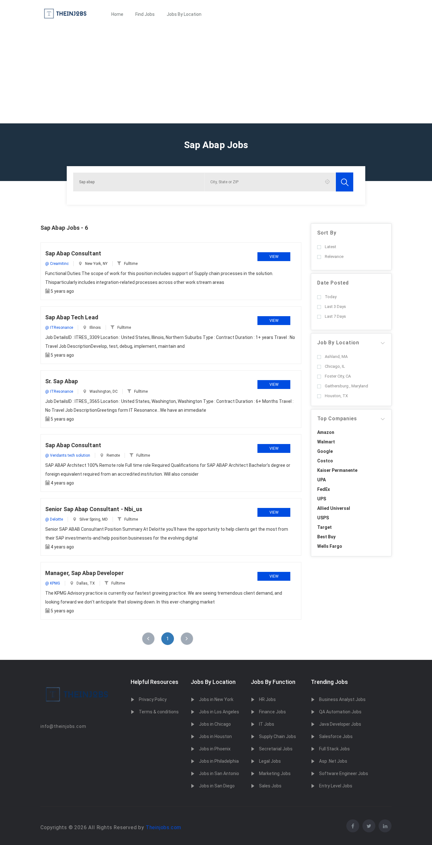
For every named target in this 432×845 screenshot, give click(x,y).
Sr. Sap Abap (61, 381)
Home (117, 14)
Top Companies (337, 419)
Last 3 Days (335, 306)
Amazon (325, 432)
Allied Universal (333, 508)
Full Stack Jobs (334, 748)
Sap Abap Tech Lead (71, 317)
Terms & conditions (159, 711)
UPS (321, 498)
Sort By (326, 233)
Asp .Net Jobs (333, 761)
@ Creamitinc (57, 263)
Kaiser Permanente (337, 470)
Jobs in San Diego (217, 785)
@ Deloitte (54, 519)
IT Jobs (266, 724)
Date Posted (333, 283)
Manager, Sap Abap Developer (84, 573)
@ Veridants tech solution (67, 455)
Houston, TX (336, 395)
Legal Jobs (270, 761)
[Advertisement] (216, 75)
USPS (323, 517)
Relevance (334, 256)
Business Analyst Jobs (342, 699)
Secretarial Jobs (276, 748)
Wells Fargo (329, 546)
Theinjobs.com (163, 827)
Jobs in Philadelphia (219, 761)
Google (325, 451)
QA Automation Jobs (340, 711)
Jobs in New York (216, 699)
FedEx (323, 489)
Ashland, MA (336, 356)
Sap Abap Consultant (73, 253)
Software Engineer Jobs (343, 773)
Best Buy (326, 536)
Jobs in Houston (215, 736)
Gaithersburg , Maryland (346, 386)
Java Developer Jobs (340, 724)
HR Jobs (267, 699)
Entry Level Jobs (335, 785)
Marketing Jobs (275, 773)
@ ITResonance (59, 327)
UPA (321, 479)
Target (324, 527)
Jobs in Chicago (215, 724)
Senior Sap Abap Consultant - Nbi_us (94, 509)
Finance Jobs (272, 711)
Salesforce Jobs (336, 736)
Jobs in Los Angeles (219, 711)
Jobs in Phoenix (215, 748)
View (274, 256)
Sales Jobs (270, 785)
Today (330, 296)
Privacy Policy (153, 699)
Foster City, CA (338, 376)
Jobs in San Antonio (219, 773)
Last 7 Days (335, 316)
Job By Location (338, 343)
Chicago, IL (335, 366)
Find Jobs (145, 14)
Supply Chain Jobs (277, 736)
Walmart (326, 441)
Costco (325, 460)
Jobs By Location (184, 14)
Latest (330, 246)
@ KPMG (52, 583)
